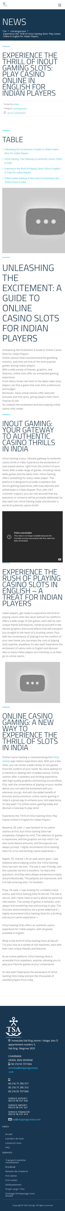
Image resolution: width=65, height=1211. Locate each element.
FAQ (7, 1147)
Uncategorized (20, 108)
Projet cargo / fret (14, 1188)
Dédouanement (13, 1184)
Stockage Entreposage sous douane (20, 1194)
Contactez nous (13, 1142)
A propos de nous (14, 1138)
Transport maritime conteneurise (15, 1161)
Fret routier (11, 1180)
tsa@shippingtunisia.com (26, 1119)
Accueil (8, 1134)
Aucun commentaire (16, 112)
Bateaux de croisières (16, 1171)
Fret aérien (11, 1175)
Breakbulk (10, 1166)
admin (16, 104)
